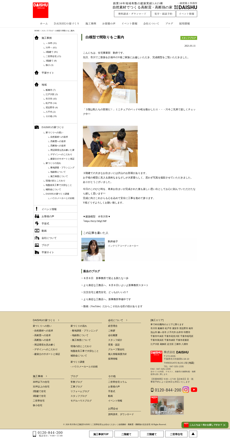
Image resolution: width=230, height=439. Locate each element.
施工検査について (59, 176)
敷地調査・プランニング (62, 167)
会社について (151, 23)
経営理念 (113, 326)
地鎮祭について (58, 172)
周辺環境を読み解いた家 (62, 150)
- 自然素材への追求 (43, 330)
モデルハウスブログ (81, 400)
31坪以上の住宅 (41, 386)
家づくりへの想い (54, 132)
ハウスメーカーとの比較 (62, 198)
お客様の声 (109, 23)
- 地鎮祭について (79, 335)
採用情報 (187, 23)
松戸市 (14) (51, 103)
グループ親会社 (116, 349)
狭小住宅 (37, 405)
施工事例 (91, 23)
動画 (44, 230)
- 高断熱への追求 (42, 340)
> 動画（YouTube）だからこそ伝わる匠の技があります (112, 306)
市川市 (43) (51, 99)
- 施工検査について (81, 340)
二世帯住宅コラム (117, 382)
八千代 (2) (51, 112)
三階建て (152, 434)
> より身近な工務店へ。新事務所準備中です (106, 299)
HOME (37, 31)
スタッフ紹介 (115, 340)
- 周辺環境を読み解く (44, 344)
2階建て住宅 (39, 391)
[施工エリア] (157, 320)
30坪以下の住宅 (41, 382)
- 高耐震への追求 (42, 335)
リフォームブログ (80, 391)
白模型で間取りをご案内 (105, 37)
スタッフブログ (47, 31)
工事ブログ (76, 386)
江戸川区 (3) (52, 94)
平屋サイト (48, 72)
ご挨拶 (111, 330)
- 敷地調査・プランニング (84, 330)
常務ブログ (76, 382)
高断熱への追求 (58, 146)
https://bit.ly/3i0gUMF (96, 221)
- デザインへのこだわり (45, 349)
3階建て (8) (51, 61)
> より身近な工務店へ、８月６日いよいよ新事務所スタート (114, 285)
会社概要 (113, 335)
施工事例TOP (101, 434)
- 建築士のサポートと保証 (46, 354)
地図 (191, 362)
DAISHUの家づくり (67, 23)
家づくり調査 (78, 361)
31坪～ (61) (51, 47)
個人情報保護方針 (117, 354)
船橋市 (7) (51, 90)
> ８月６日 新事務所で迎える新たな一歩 (104, 278)
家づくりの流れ (53, 163)
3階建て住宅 (39, 396)
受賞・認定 (114, 344)
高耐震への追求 (58, 141)
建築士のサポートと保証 (62, 159)
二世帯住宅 (39, 400)
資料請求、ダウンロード (121, 414)
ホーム (42, 23)
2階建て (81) (52, 52)
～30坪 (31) (51, 43)
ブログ (170, 23)
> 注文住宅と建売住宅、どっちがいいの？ (104, 292)
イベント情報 (129, 23)
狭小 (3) (49, 65)
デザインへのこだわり (61, 154)
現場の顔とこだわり (55, 181)
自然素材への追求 (59, 137)
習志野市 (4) (52, 107)
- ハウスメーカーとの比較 (84, 366)
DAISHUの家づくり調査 (57, 194)
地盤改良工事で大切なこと (59, 185)
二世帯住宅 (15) (53, 56)
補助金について (53, 189)
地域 (44, 84)
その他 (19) (51, 116)
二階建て (126, 434)
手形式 (45, 223)
